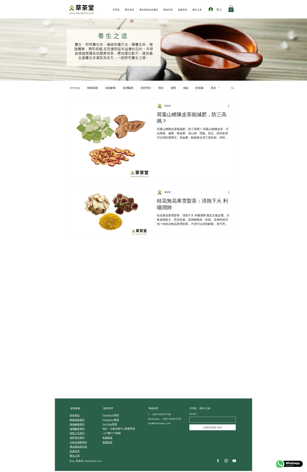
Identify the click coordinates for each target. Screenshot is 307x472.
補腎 (173, 88)
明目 (161, 88)
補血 (185, 88)
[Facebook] (218, 460)
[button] (231, 8)
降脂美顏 (92, 88)
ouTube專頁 (110, 424)
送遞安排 (75, 451)
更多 (213, 88)
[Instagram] (226, 460)
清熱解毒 (110, 88)
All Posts (75, 88)
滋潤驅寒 (128, 88)
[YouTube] (234, 460)
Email (192, 413)
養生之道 (75, 455)
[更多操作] (230, 106)
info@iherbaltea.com (159, 423)
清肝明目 (146, 88)
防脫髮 (200, 88)
